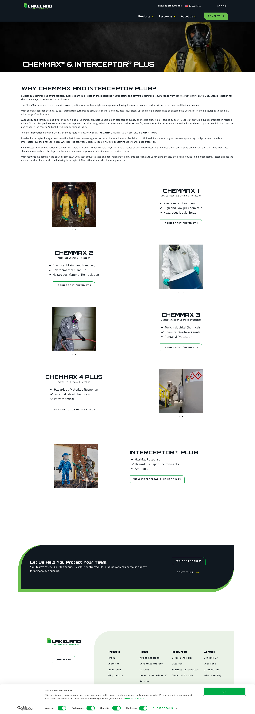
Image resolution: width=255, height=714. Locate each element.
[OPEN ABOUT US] (195, 16)
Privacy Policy (135, 698)
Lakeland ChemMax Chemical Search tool (126, 132)
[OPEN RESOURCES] (174, 16)
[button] (72, 229)
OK (225, 691)
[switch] (90, 708)
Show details (163, 708)
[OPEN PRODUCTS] (152, 16)
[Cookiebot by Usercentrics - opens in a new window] (25, 708)
